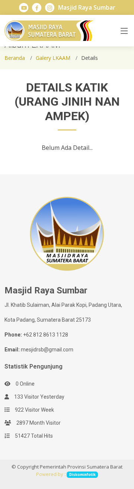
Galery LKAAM (53, 57)
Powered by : (65, 474)
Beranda (14, 57)
